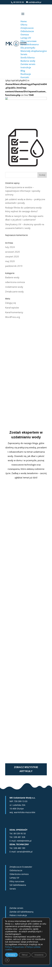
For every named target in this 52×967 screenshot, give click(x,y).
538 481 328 (19, 837)
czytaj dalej (15, 571)
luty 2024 (10, 247)
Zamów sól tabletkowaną (21, 911)
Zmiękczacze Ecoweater (21, 866)
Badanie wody (12, 277)
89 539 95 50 (20, 833)
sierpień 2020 (12, 256)
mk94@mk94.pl (24, 840)
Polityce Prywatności (15, 947)
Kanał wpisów (12, 307)
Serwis (13, 888)
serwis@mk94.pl (24, 851)
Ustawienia (39, 955)
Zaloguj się (10, 302)
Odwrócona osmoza (19, 874)
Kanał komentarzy (14, 312)
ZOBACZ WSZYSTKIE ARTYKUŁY (26, 769)
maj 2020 (10, 261)
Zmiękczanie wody (14, 291)
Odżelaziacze (16, 870)
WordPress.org (12, 317)
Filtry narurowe (17, 881)
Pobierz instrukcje (18, 915)
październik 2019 (13, 265)
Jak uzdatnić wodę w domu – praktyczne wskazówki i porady (23, 617)
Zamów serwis (16, 908)
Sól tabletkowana (18, 885)
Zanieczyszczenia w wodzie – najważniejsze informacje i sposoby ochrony (22, 191)
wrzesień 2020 (12, 251)
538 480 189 (19, 848)
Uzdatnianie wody (14, 286)
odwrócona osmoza (15, 282)
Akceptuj (11, 955)
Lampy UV (14, 877)
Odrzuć (25, 955)
